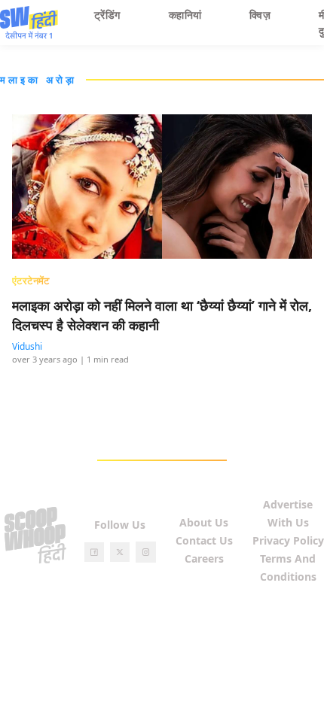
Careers (204, 558)
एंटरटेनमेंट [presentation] (31, 280)
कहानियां (185, 15)
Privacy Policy (288, 540)
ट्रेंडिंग (107, 15)
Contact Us (204, 540)
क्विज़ (260, 15)
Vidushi (27, 346)
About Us (203, 522)
